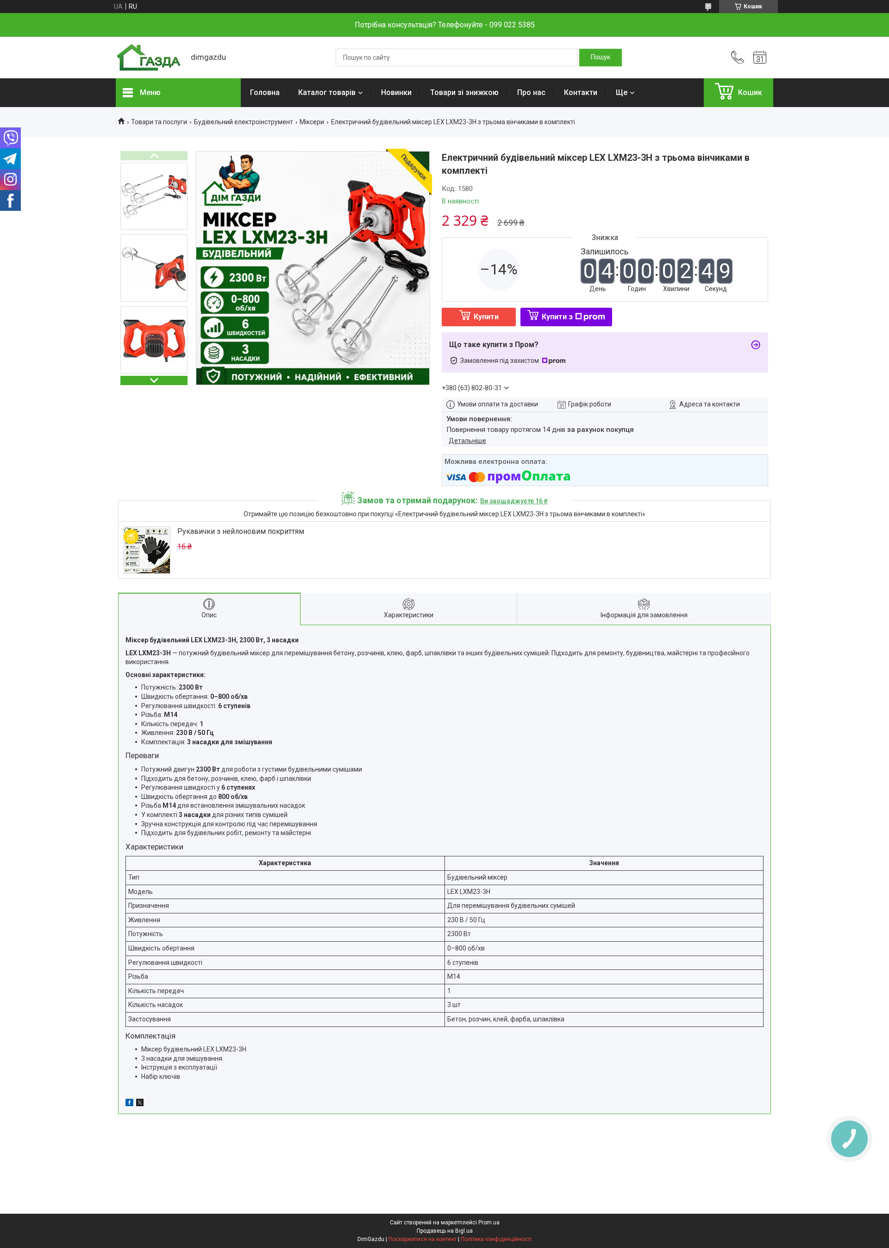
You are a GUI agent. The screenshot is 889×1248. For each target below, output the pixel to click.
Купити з (557, 316)
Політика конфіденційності (496, 1239)
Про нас (531, 92)
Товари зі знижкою (464, 92)
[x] (140, 1104)
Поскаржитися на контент (422, 1239)
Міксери (312, 122)
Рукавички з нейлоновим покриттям (240, 531)
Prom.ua (489, 1222)
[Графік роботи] (759, 57)
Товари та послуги (159, 122)
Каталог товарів (327, 92)
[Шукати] (600, 57)
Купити (486, 316)
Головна (265, 92)
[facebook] (129, 1104)
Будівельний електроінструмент (243, 122)
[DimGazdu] (148, 58)
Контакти (580, 92)
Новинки (396, 92)
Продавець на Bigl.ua (445, 1231)
